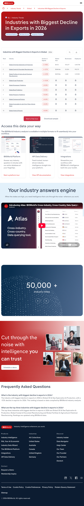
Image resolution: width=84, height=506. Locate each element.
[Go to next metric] (46, 300)
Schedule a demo (10, 367)
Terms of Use (6, 487)
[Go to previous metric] (37, 300)
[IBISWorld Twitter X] (71, 478)
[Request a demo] (76, 52)
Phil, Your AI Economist (10, 441)
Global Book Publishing (15, 90)
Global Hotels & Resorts (16, 110)
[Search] (70, 52)
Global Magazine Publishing (17, 94)
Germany (32, 457)
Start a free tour (32, 119)
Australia (32, 445)
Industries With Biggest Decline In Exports (52, 8)
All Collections (34, 438)
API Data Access (24, 34)
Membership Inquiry (8, 474)
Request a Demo (7, 470)
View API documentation (41, 175)
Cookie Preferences (32, 487)
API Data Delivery (8, 457)
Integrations (6, 453)
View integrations (67, 175)
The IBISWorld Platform (10, 449)
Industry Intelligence (9, 438)
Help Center (61, 445)
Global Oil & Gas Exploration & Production (21, 64)
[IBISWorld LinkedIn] (65, 478)
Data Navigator (62, 441)
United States (34, 441)
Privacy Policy (47, 487)
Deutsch (60, 461)
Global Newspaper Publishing (17, 85)
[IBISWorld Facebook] (76, 478)
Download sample (51, 119)
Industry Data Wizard (9, 445)
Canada (32, 449)
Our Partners (61, 457)
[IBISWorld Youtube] (81, 478)
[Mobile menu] (81, 4)
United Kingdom (35, 453)
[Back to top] (79, 501)
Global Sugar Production (16, 80)
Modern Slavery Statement (65, 487)
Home (3, 8)
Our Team (60, 449)
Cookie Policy (18, 487)
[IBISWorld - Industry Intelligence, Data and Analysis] (9, 4)
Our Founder (61, 453)
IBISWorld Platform (11, 34)
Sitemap (4, 493)
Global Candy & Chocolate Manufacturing (21, 69)
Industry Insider (63, 438)
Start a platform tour (12, 175)
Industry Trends (16, 8)
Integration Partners (37, 34)
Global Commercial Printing (17, 99)
